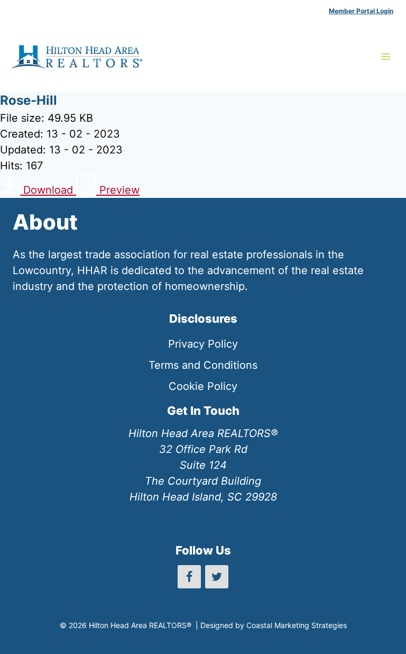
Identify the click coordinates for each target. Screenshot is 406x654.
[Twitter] (216, 576)
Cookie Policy (203, 386)
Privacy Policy (203, 344)
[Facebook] (189, 576)
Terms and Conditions (203, 365)
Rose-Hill (28, 100)
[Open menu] (385, 56)
